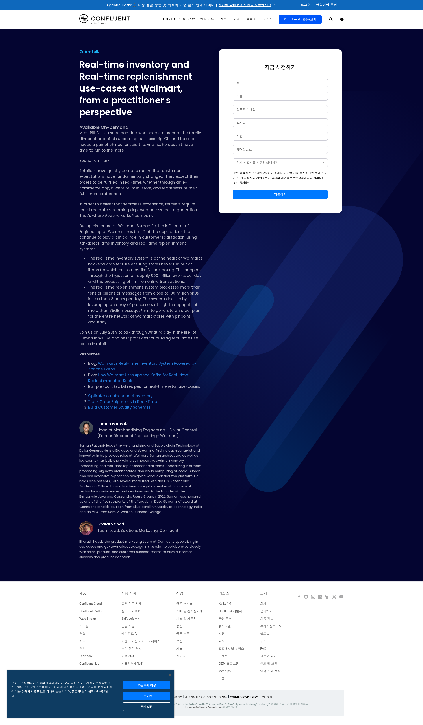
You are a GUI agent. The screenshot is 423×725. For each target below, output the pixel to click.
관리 (82, 648)
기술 (179, 648)
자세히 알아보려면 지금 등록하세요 (245, 5)
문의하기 (266, 611)
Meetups (225, 671)
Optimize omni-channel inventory (120, 396)
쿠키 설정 (267, 696)
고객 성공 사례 (131, 603)
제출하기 (280, 194)
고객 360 (127, 656)
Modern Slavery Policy (244, 696)
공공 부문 (182, 633)
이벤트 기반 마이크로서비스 (140, 641)
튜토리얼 (225, 626)
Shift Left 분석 (131, 618)
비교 (222, 678)
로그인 (306, 4)
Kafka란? (225, 603)
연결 (82, 633)
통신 (179, 626)
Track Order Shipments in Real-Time (122, 401)
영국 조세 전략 (270, 671)
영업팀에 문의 (326, 4)
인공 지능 (128, 626)
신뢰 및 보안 (268, 663)
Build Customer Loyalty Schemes (119, 407)
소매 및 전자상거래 (189, 611)
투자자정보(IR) (270, 626)
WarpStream (88, 618)
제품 (82, 593)
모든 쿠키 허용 (146, 685)
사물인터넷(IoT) (132, 663)
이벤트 (223, 656)
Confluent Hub (89, 663)
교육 (222, 641)
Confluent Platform (92, 611)
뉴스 (263, 641)
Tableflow (85, 656)
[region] (90, 694)
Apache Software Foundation (204, 707)
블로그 (264, 633)
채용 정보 (266, 618)
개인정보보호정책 (292, 177)
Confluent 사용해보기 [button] (300, 19)
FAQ (263, 648)
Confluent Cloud (90, 603)
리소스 (224, 593)
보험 (179, 641)
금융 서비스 (184, 603)
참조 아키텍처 (131, 611)
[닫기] (170, 675)
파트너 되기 (268, 656)
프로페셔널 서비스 (231, 648)
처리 (82, 641)
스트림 (84, 626)
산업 (179, 593)
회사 (263, 603)
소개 (263, 593)
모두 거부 (147, 696)
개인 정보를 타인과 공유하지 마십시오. (206, 696)
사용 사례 (128, 593)
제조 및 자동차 (186, 618)
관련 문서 (225, 618)
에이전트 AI (129, 633)
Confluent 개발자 (230, 611)
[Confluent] (104, 19)
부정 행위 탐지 (131, 648)
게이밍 (181, 656)
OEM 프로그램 (229, 663)
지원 (222, 633)
